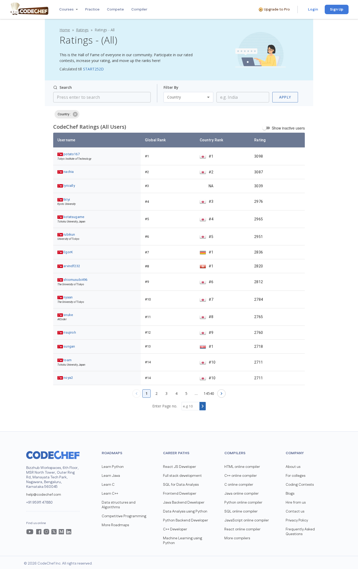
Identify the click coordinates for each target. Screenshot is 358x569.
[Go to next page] (221, 393)
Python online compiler (243, 502)
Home (64, 29)
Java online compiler (241, 493)
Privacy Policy (297, 520)
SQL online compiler (241, 511)
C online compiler (238, 484)
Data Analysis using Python (185, 511)
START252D (93, 68)
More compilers (237, 538)
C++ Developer (175, 529)
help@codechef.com (43, 494)
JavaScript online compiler (246, 520)
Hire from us (296, 502)
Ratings (82, 29)
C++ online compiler (240, 475)
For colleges (295, 475)
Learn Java (111, 475)
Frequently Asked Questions (300, 532)
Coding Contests (300, 484)
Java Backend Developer (183, 502)
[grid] (179, 259)
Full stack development (182, 475)
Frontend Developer (179, 493)
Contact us (295, 511)
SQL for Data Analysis (181, 484)
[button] (68, 9)
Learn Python (113, 466)
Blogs (290, 493)
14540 (209, 393)
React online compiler (242, 529)
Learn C (108, 484)
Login (313, 9)
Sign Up (336, 9)
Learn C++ (110, 493)
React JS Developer (179, 466)
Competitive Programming (124, 516)
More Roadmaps (115, 525)
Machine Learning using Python (182, 541)
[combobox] (238, 97)
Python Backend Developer (185, 520)
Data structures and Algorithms (118, 505)
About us (293, 466)
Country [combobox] (174, 97)
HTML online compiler (242, 466)
